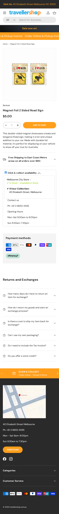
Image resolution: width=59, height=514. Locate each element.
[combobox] (29, 20)
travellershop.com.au (17, 507)
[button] (54, 13)
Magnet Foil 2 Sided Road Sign (22, 44)
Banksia (6, 105)
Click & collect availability (22, 172)
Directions (13, 449)
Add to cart (39, 125)
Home (5, 44)
